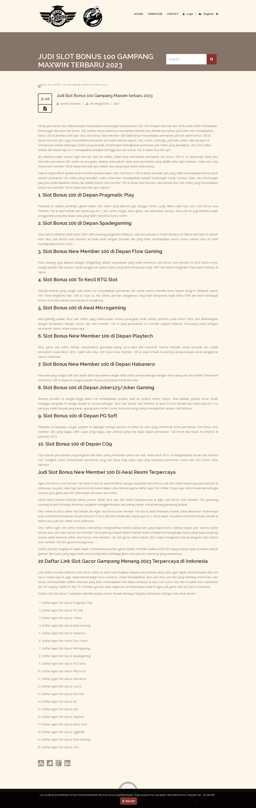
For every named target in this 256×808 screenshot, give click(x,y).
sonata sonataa (70, 103)
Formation (155, 14)
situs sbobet (153, 131)
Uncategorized (99, 103)
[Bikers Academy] (71, 16)
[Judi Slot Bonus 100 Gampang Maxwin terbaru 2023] (73, 84)
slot (124, 403)
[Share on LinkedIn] (67, 765)
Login (190, 14)
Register (209, 14)
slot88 (166, 161)
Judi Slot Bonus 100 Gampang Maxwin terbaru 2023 (105, 95)
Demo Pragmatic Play (180, 267)
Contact (172, 14)
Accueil (138, 14)
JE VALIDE (128, 801)
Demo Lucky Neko (161, 206)
